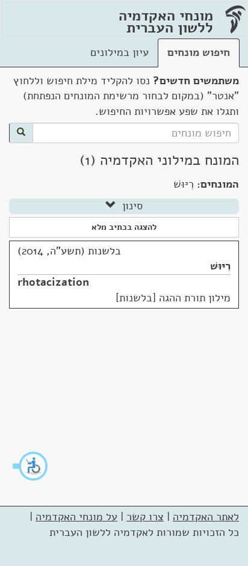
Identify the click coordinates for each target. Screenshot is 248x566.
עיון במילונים (119, 52)
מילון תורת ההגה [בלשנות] (173, 298)
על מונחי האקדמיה (76, 516)
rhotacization (53, 282)
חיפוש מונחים (198, 52)
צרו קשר (145, 516)
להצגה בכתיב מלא (124, 227)
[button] (31, 466)
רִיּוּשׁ (220, 266)
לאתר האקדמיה (206, 516)
